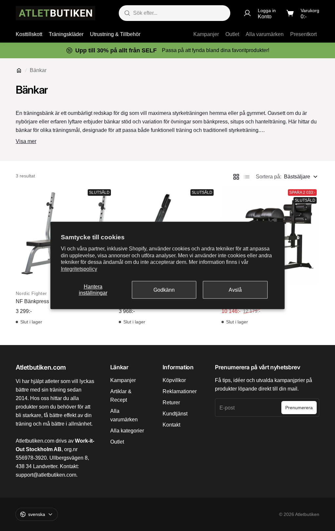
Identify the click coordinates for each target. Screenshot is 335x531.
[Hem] (19, 70)
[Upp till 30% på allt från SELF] (167, 50)
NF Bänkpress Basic (39, 301)
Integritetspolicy (79, 269)
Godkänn (164, 290)
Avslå (235, 290)
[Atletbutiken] (55, 13)
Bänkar (38, 70)
